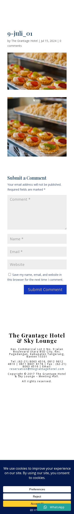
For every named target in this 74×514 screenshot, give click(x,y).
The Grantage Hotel (24, 41)
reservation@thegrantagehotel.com (37, 369)
